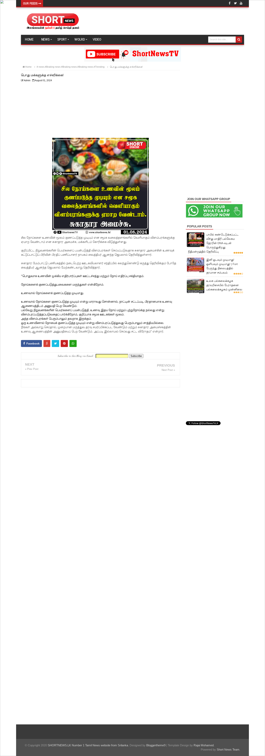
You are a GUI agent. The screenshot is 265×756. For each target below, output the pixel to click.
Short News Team (228, 749)
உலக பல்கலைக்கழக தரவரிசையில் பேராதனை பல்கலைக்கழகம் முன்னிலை (224, 285)
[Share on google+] (46, 343)
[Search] (239, 39)
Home (29, 39)
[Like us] (229, 3)
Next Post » (168, 370)
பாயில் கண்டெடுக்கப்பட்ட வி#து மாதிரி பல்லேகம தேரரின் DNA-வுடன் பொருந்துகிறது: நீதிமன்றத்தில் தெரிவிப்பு (213, 243)
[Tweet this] (55, 343)
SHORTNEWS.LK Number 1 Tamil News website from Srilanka (88, 745)
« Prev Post (31, 369)
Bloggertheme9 (155, 745)
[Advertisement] (100, 111)
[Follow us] (235, 3)
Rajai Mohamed (204, 745)
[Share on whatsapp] (73, 343)
